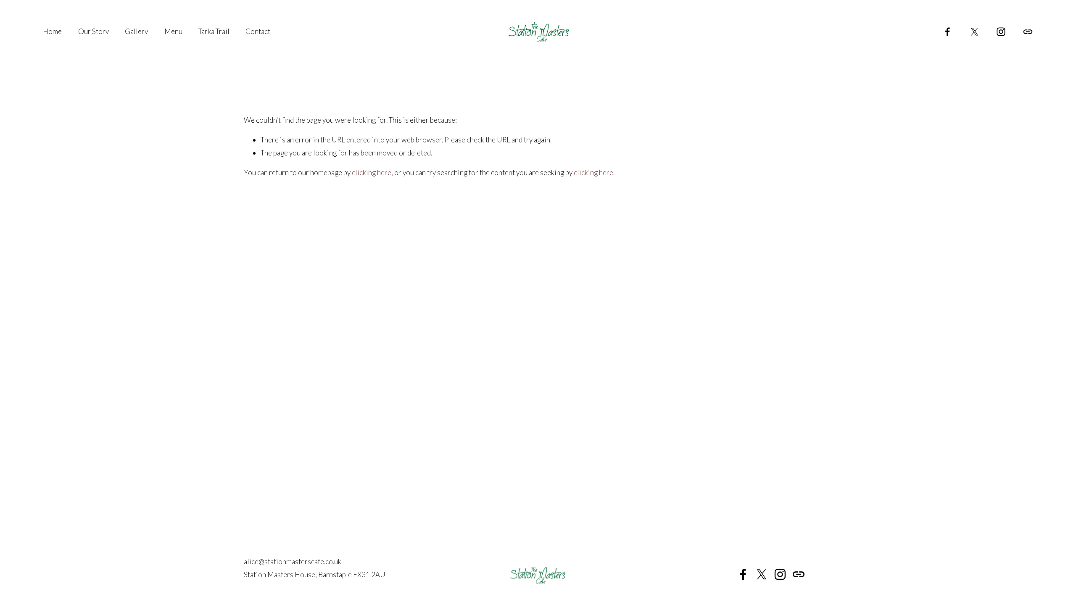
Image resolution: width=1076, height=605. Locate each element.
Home (52, 31)
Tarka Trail (213, 31)
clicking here (371, 172)
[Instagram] (1001, 31)
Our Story (93, 31)
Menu (173, 31)
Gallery (136, 31)
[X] (974, 31)
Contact (257, 31)
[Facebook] (947, 31)
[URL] (1028, 31)
